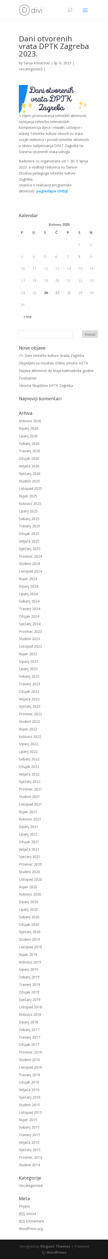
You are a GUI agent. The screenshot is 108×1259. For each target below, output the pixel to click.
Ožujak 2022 (29, 766)
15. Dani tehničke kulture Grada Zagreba (51, 355)
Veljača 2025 (29, 541)
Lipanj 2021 (28, 834)
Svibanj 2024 (29, 601)
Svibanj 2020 (29, 916)
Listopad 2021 (30, 804)
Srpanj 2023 (28, 661)
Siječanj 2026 (29, 473)
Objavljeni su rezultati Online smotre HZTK (53, 363)
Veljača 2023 (29, 699)
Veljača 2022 (29, 774)
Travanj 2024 (29, 608)
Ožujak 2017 (29, 1044)
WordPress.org (31, 1228)
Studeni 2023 (29, 638)
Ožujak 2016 (29, 1082)
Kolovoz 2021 (30, 819)
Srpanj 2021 (28, 826)
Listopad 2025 (30, 488)
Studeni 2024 (29, 563)
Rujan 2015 (28, 1119)
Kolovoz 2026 (30, 420)
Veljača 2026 (29, 466)
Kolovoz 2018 (30, 1014)
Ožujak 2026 (29, 458)
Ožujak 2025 (29, 533)
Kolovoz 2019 (30, 962)
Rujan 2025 (28, 496)
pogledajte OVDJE (52, 191)
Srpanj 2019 (28, 969)
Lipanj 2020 (28, 909)
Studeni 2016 (29, 1059)
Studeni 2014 (29, 1164)
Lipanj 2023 (28, 668)
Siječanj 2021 (29, 856)
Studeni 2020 (29, 871)
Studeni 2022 (29, 721)
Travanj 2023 (29, 683)
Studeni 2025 (29, 481)
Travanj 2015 (29, 1134)
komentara (31, 1221)
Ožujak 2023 (29, 691)
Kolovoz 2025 (30, 503)
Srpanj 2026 (28, 428)
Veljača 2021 (29, 849)
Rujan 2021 (28, 811)
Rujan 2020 (28, 886)
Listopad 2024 (30, 571)
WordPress (56, 1252)
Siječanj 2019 (29, 999)
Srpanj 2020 (28, 901)
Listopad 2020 (30, 879)
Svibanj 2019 (29, 977)
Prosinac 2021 (30, 789)
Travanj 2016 (29, 1074)
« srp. (27, 316)
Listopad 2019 (30, 947)
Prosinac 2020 (30, 864)
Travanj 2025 (29, 526)
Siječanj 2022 (29, 781)
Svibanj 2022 (29, 759)
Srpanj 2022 (28, 743)
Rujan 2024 (28, 578)
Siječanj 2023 (29, 706)
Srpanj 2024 (28, 586)
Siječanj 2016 (29, 1097)
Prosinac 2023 (30, 631)
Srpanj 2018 (28, 1022)
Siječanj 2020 (29, 931)
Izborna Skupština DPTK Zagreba (46, 385)
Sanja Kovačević (37, 63)
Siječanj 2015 (29, 1149)
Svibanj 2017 (29, 1029)
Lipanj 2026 (28, 436)
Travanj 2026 (29, 450)
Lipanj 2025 (28, 511)
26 (46, 292)
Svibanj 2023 (29, 676)
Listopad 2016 (30, 1067)
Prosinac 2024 (30, 556)
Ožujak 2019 (29, 992)
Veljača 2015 (29, 1142)
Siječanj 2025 (29, 548)
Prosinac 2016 (30, 1052)
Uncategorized (30, 69)
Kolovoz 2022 (30, 736)
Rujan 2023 (28, 653)
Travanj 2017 (29, 1037)
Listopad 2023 (30, 646)
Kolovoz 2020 (30, 894)
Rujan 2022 (28, 729)
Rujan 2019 (28, 954)
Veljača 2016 (29, 1089)
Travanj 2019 (29, 984)
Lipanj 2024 (28, 593)
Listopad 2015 (30, 1112)
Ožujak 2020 (29, 924)
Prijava (24, 1206)
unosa (27, 1213)
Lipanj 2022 (28, 751)
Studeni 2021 (29, 796)
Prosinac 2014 (30, 1157)
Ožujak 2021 (29, 841)
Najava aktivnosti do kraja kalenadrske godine (56, 370)
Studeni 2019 (29, 939)
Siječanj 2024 (29, 623)
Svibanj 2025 (29, 518)
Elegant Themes (55, 1246)
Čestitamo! (27, 378)
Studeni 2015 (29, 1104)
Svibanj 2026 (29, 443)
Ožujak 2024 (29, 616)
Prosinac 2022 (30, 713)
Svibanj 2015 (29, 1127)
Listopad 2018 (30, 1007)
